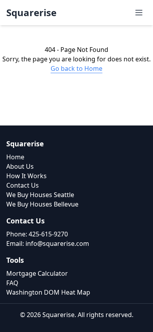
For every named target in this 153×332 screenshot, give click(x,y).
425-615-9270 (48, 234)
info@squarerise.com (57, 243)
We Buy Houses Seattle (40, 194)
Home (15, 157)
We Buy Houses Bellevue (42, 204)
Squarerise (31, 12)
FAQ (12, 283)
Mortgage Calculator (37, 273)
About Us (20, 166)
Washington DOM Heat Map (48, 292)
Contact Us (22, 185)
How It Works (26, 176)
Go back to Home (76, 68)
